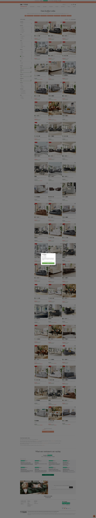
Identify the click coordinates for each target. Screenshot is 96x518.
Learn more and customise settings (48, 261)
